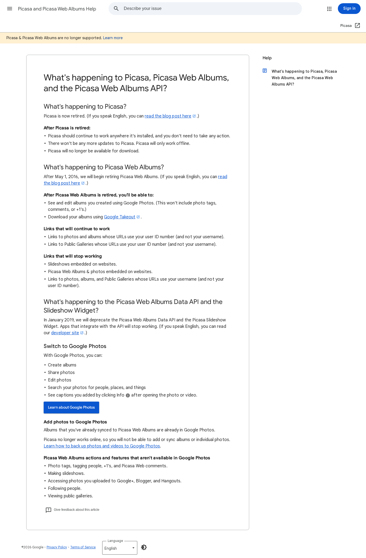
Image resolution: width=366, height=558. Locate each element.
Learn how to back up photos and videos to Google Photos (102, 446)
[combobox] (213, 8)
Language (115, 541)
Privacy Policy (57, 547)
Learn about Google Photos (71, 407)
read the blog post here (168, 116)
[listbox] (119, 548)
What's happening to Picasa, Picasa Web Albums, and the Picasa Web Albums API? (304, 78)
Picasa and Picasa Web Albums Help (57, 9)
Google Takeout (119, 217)
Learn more (113, 37)
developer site (65, 333)
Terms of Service (83, 547)
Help (267, 58)
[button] (9, 8)
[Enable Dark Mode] (143, 547)
